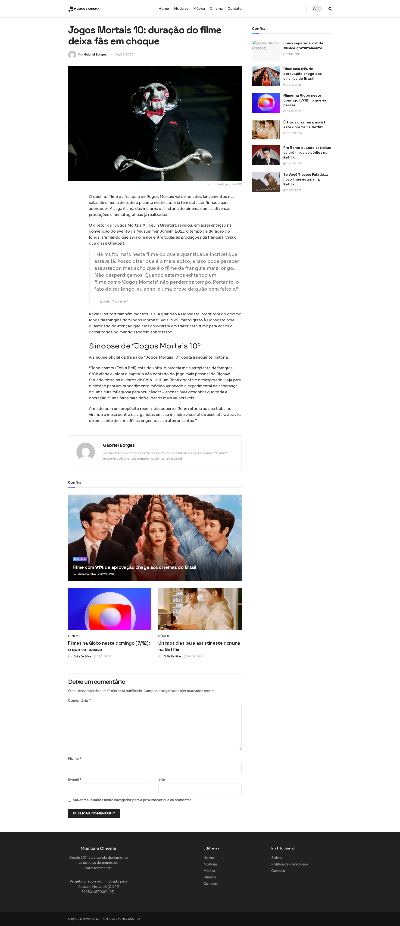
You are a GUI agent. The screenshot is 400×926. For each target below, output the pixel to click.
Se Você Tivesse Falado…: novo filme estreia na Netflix (305, 179)
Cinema (216, 8)
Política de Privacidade (289, 864)
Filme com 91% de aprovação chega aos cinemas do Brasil (134, 567)
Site (161, 779)
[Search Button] (330, 8)
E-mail (75, 779)
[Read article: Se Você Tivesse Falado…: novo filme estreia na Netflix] (266, 182)
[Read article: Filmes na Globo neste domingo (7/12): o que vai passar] (109, 609)
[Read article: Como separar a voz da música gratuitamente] (266, 51)
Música (199, 8)
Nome (75, 758)
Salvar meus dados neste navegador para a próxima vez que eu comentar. (132, 800)
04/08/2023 (124, 54)
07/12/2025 (108, 574)
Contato (235, 8)
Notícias (181, 8)
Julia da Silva (87, 574)
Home (164, 8)
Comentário (79, 700)
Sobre (276, 858)
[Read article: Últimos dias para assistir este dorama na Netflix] (200, 609)
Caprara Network (92, 887)
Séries (163, 636)
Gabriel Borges (95, 54)
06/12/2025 (194, 656)
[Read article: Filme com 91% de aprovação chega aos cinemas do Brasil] (155, 538)
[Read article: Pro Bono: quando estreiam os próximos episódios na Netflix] (266, 155)
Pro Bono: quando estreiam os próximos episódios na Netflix (307, 152)
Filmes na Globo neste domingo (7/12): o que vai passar (305, 100)
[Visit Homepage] (97, 9)
